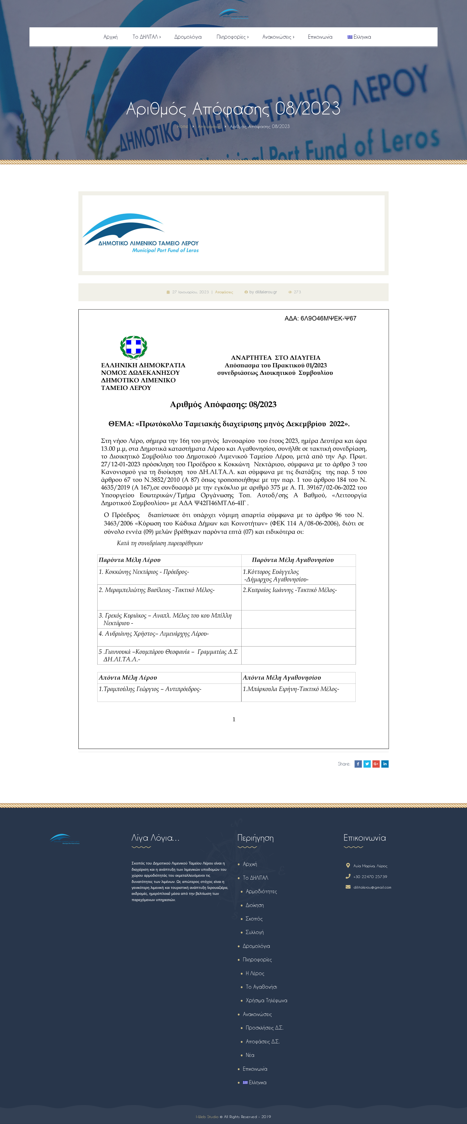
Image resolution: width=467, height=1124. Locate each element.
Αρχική (250, 864)
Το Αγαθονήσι (261, 987)
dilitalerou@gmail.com (372, 887)
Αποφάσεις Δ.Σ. (263, 1041)
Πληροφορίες (257, 959)
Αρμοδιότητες (261, 891)
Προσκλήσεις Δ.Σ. (264, 1027)
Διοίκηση (255, 905)
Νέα (250, 1055)
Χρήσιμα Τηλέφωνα (266, 1000)
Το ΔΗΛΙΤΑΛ (255, 877)
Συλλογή (255, 932)
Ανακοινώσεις (257, 1014)
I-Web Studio (207, 1116)
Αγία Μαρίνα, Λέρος (370, 865)
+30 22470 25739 (370, 876)
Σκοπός (254, 918)
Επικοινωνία (255, 1069)
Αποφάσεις (224, 292)
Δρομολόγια (256, 946)
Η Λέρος (255, 973)
